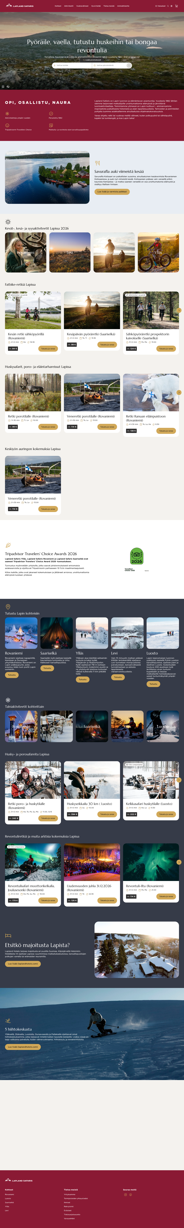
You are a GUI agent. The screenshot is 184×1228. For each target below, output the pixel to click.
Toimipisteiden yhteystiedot (76, 1198)
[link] (129, 65)
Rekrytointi (69, 1206)
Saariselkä (9, 1202)
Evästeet (67, 1210)
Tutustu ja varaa (48, 349)
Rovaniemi (9, 1194)
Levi (7, 1210)
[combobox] (69, 65)
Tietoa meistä (71, 1190)
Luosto (8, 1198)
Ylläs (7, 1206)
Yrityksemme (69, 1194)
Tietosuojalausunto (72, 1214)
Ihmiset (67, 1202)
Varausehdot (69, 1218)
